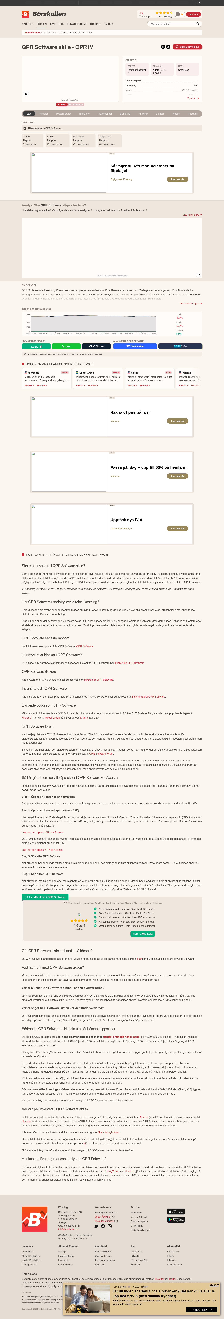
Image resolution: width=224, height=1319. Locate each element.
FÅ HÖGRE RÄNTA (202, 1309)
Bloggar (160, 113)
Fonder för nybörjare (31, 1260)
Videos (176, 113)
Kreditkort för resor (103, 1255)
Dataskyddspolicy (139, 1221)
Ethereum (171, 1260)
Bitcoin (170, 1255)
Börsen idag (27, 1251)
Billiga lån (135, 1255)
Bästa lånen (136, 1251)
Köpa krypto (173, 1251)
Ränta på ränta (29, 1264)
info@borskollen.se (68, 1229)
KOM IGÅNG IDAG (143, 933)
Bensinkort (99, 1264)
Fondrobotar (64, 1260)
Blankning (125, 113)
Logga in (194, 14)
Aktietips (62, 1251)
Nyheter (44, 113)
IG (84, 1143)
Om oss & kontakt (139, 1216)
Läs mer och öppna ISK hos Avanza (42, 832)
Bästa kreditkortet (102, 1251)
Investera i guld (174, 1264)
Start (28, 113)
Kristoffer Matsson (103, 1220)
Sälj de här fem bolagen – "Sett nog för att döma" (58, 32)
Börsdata (129, 1171)
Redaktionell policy (140, 1229)
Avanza (28, 385)
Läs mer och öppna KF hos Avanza (42, 850)
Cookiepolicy (137, 1225)
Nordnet (41, 385)
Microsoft (27, 717)
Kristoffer (159, 1278)
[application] (90, 325)
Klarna (84, 717)
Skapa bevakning (189, 46)
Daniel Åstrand (102, 1216)
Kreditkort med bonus (104, 1260)
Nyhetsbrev (136, 1212)
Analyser (143, 113)
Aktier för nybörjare (108, 1132)
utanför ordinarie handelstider (121, 1037)
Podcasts (193, 113)
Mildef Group (52, 717)
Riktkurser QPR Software (98, 679)
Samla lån (135, 1264)
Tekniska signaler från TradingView (112, 276)
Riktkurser (84, 113)
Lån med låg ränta (139, 1260)
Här (139, 959)
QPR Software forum (101, 753)
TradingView (110, 1171)
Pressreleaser (63, 113)
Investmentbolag (66, 1255)
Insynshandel (105, 113)
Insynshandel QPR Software (148, 696)
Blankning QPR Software (129, 663)
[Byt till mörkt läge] (180, 14)
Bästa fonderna (65, 1264)
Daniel (172, 1278)
